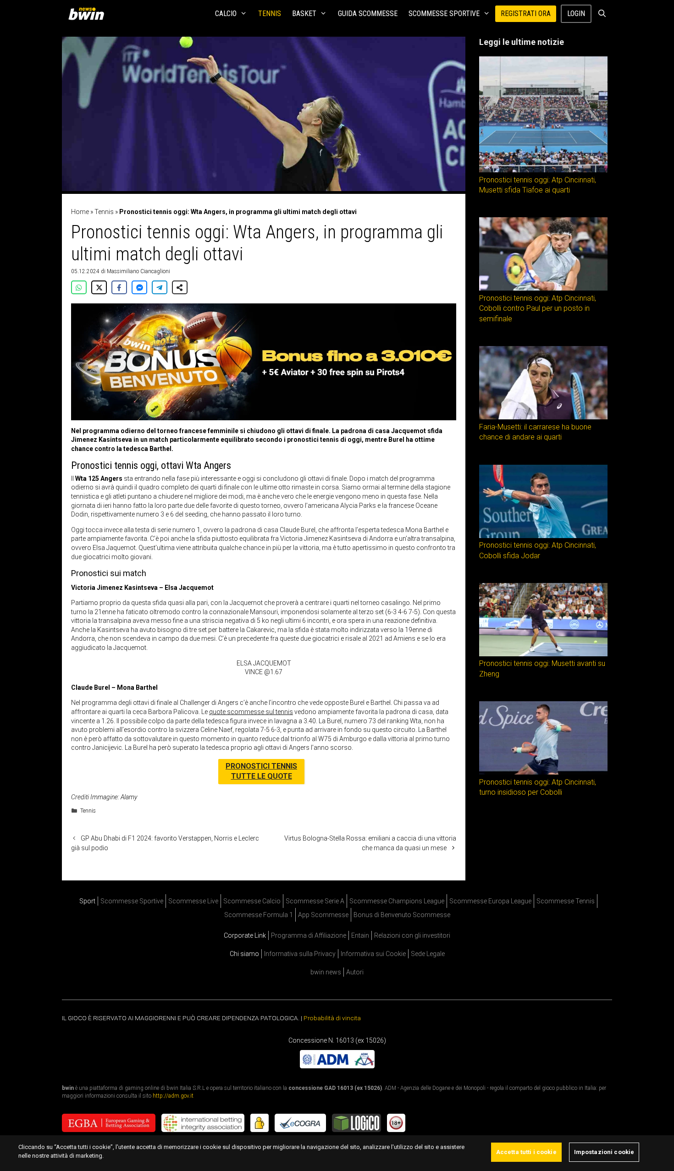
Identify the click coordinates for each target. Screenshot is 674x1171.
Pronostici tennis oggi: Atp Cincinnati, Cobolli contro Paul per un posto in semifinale (537, 308)
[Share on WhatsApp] (79, 287)
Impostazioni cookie (604, 1152)
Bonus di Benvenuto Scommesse (402, 914)
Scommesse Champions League (396, 901)
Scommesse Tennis (565, 901)
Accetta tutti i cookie (526, 1152)
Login (576, 13)
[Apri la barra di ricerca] (601, 13)
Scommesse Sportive (444, 13)
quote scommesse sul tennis (251, 711)
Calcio (226, 13)
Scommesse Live (193, 901)
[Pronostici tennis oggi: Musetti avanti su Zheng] (543, 654)
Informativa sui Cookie (373, 953)
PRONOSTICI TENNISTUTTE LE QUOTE (261, 771)
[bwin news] (88, 13)
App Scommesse (323, 914)
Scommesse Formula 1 (258, 914)
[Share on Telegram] (159, 287)
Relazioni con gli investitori (412, 935)
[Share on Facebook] (119, 287)
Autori (355, 972)
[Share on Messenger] (139, 287)
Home (80, 211)
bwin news (325, 972)
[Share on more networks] (180, 287)
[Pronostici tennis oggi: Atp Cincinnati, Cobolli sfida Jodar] (543, 535)
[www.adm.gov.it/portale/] (337, 1066)
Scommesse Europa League (490, 901)
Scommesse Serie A (315, 901)
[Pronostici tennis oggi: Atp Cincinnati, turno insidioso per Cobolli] (543, 772)
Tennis (269, 13)
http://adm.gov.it (173, 1096)
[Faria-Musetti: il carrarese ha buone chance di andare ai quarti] (543, 417)
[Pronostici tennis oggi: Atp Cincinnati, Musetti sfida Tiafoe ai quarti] (543, 170)
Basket (304, 13)
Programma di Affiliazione (308, 935)
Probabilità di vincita (332, 1018)
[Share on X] (99, 287)
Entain (360, 935)
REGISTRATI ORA (526, 13)
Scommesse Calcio (252, 901)
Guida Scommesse (368, 13)
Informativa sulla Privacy (300, 953)
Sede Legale (428, 953)
